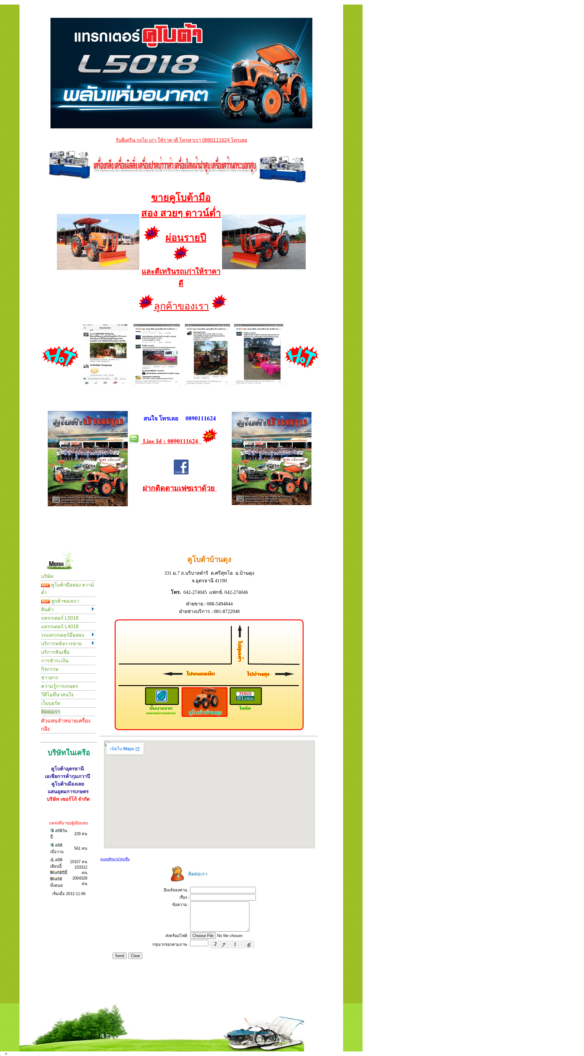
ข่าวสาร (49, 677)
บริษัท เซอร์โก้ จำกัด (68, 799)
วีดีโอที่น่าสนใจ (57, 694)
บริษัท (47, 576)
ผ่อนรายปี (185, 237)
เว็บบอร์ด (50, 703)
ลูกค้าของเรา (181, 306)
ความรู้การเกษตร (59, 686)
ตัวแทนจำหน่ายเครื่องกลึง (65, 725)
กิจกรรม (50, 669)
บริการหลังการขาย (61, 643)
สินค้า (47, 609)
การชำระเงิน (54, 660)
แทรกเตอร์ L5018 (59, 618)
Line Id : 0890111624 (171, 441)
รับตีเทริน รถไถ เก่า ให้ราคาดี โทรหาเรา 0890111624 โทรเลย (181, 140)
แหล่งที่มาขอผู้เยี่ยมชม (68, 823)
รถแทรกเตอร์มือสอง (62, 635)
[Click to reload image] (232, 944)
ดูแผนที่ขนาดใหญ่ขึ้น (115, 859)
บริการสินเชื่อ (55, 652)
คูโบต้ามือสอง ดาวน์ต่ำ (67, 588)
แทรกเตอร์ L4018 (59, 626)
